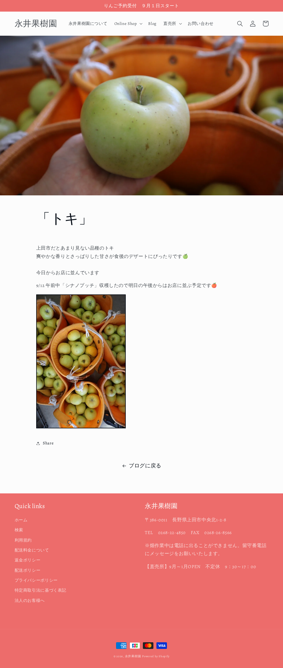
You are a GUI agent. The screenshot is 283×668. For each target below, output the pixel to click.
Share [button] (48, 443)
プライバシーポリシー (36, 580)
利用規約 (23, 540)
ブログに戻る (145, 465)
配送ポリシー (28, 570)
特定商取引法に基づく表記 (41, 590)
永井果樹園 (133, 656)
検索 (19, 530)
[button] (128, 23)
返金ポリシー (28, 560)
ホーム (21, 520)
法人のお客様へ (30, 600)
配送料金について (32, 550)
